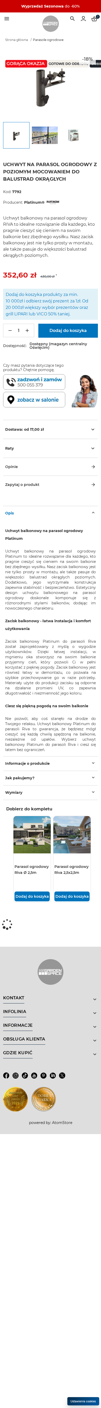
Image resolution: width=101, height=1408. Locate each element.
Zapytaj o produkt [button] (22, 484)
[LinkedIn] (53, 1075)
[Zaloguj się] (83, 19)
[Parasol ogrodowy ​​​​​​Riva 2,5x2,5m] (72, 834)
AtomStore (62, 1122)
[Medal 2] (43, 1099)
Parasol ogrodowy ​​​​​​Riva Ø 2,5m (32, 869)
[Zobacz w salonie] (36, 399)
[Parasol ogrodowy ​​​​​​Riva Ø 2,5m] (32, 834)
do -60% (50, 6)
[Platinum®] (53, 202)
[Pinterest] (43, 1075)
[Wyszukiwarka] (72, 19)
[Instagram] (15, 1075)
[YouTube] (34, 1075)
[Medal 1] (15, 1099)
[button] (50, 466)
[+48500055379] (36, 382)
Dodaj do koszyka (32, 896)
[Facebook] (6, 1075)
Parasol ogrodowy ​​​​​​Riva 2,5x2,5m (72, 869)
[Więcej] (27, 330)
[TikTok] (25, 1075)
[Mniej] (10, 330)
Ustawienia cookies (83, 1401)
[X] (62, 1075)
